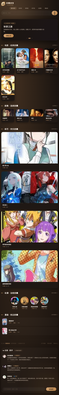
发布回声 (51, 389)
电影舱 (20, 8)
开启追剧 (8, 35)
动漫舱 (39, 8)
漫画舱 (46, 8)
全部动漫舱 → (54, 293)
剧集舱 (26, 8)
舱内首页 (13, 8)
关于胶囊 (43, 343)
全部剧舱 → (55, 105)
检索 (54, 13)
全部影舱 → (55, 45)
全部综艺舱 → (54, 129)
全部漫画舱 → (54, 314)
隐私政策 (49, 343)
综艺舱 (33, 8)
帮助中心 (55, 343)
